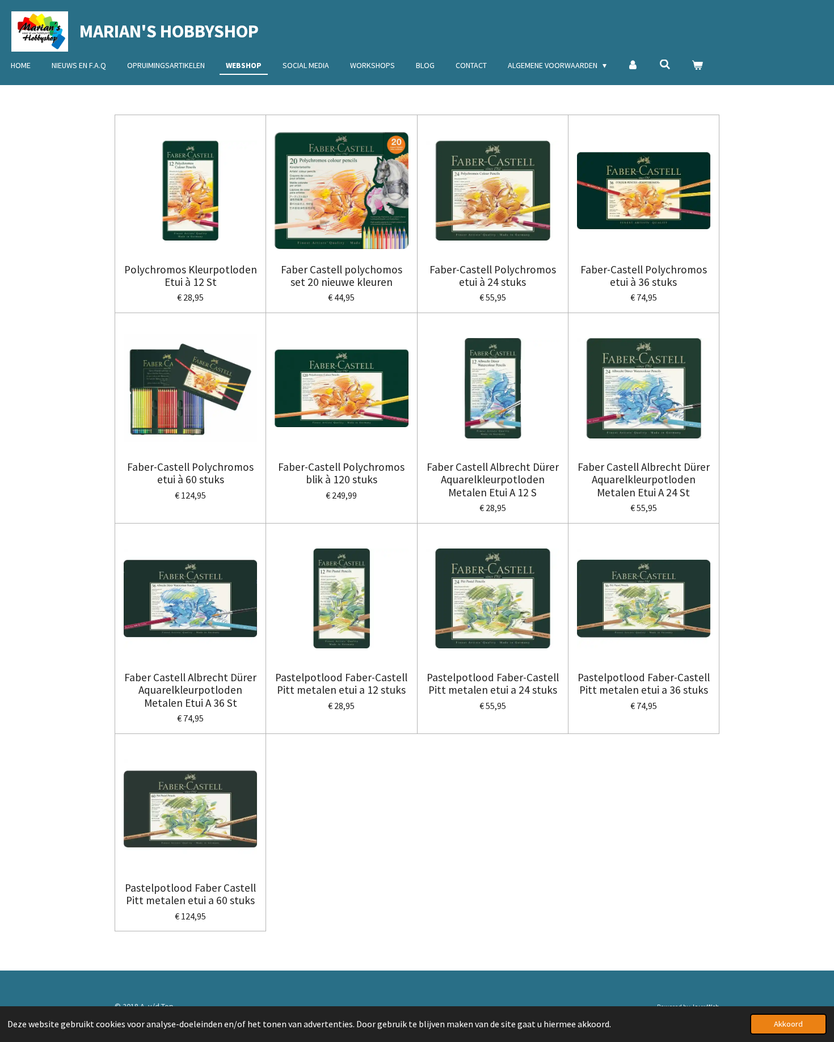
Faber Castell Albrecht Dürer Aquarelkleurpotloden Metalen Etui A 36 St (190, 690)
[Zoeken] (665, 64)
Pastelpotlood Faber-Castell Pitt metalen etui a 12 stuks (341, 684)
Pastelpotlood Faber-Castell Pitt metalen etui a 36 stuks (644, 684)
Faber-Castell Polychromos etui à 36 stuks (643, 276)
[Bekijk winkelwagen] (697, 65)
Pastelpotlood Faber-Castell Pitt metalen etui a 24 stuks (493, 684)
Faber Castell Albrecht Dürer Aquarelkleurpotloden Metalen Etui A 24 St (644, 480)
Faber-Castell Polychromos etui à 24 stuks (492, 276)
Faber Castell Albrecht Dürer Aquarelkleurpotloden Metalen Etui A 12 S (493, 480)
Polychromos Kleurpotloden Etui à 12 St (190, 276)
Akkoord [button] (788, 1024)
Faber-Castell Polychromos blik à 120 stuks (341, 473)
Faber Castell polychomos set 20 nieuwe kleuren (341, 276)
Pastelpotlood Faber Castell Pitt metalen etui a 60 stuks (190, 894)
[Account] (633, 65)
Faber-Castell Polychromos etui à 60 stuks (190, 473)
